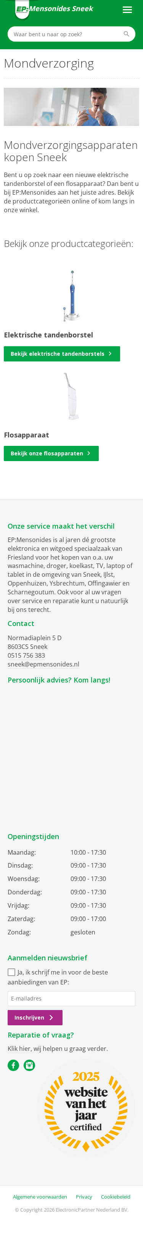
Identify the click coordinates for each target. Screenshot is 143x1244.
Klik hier (19, 1048)
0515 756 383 (26, 655)
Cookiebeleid (115, 1196)
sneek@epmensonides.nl (43, 664)
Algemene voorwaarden (40, 1196)
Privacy (84, 1196)
